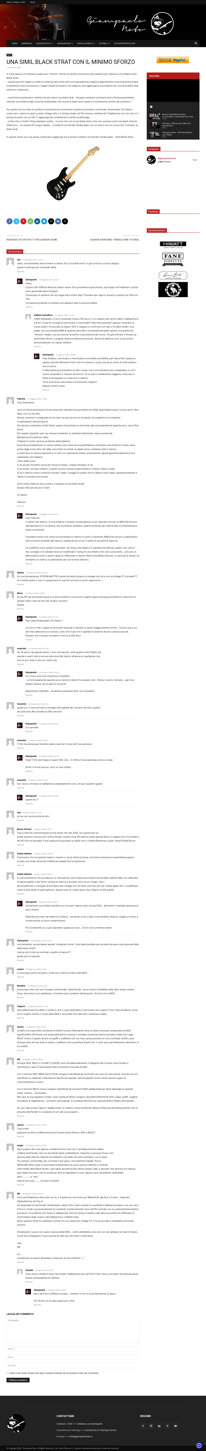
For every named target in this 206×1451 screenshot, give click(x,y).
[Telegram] (44, 221)
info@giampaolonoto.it (80, 1436)
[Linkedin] (37, 221)
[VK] (58, 221)
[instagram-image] (155, 175)
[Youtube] (176, 1426)
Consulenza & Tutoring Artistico (100, 1430)
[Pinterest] (23, 221)
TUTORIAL (103, 43)
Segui (194, 159)
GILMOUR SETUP (43, 43)
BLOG (9, 55)
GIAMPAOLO (26, 43)
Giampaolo (31, 279)
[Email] (51, 221)
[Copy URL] (65, 221)
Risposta (20, 271)
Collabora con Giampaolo (89, 1423)
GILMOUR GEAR (63, 43)
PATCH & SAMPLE (84, 43)
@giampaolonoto (167, 158)
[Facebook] (9, 221)
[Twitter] (16, 221)
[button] (196, 43)
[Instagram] (151, 1426)
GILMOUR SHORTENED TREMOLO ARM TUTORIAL (114, 239)
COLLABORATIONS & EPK (124, 43)
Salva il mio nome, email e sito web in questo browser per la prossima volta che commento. (54, 1373)
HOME (14, 43)
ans (19, 259)
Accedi (32, 2)
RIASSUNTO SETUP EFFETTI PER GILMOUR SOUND (31, 239)
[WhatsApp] (30, 221)
